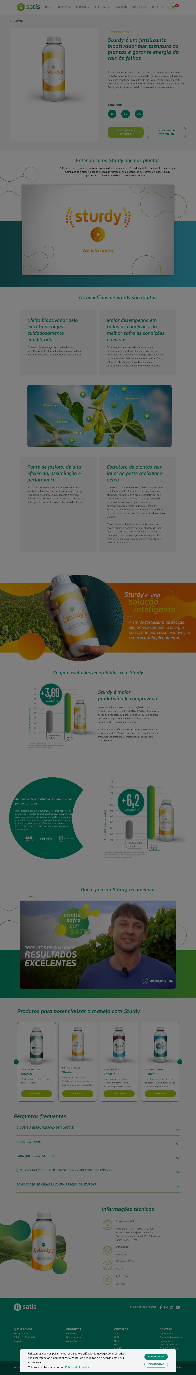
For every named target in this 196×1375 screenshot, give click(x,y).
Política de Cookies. (77, 1367)
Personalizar (156, 1364)
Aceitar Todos (156, 1357)
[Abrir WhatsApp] (188, 1367)
